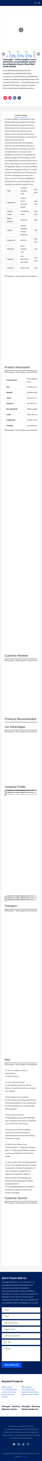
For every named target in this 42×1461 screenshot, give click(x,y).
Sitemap (24, 1456)
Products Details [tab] (21, 115)
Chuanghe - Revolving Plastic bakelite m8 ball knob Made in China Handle (31, 1408)
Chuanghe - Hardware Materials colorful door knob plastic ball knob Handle (11, 1408)
